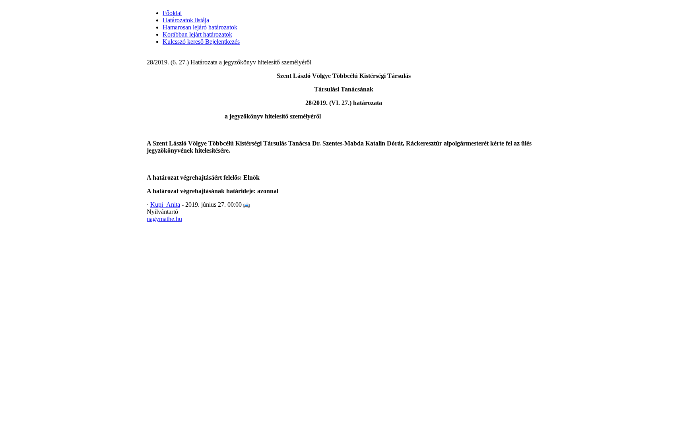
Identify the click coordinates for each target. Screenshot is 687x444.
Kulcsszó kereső (183, 41)
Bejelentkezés (222, 41)
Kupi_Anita (165, 204)
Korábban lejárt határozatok (197, 34)
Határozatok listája (186, 20)
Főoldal (172, 13)
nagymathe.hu (164, 218)
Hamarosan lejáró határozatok (200, 27)
